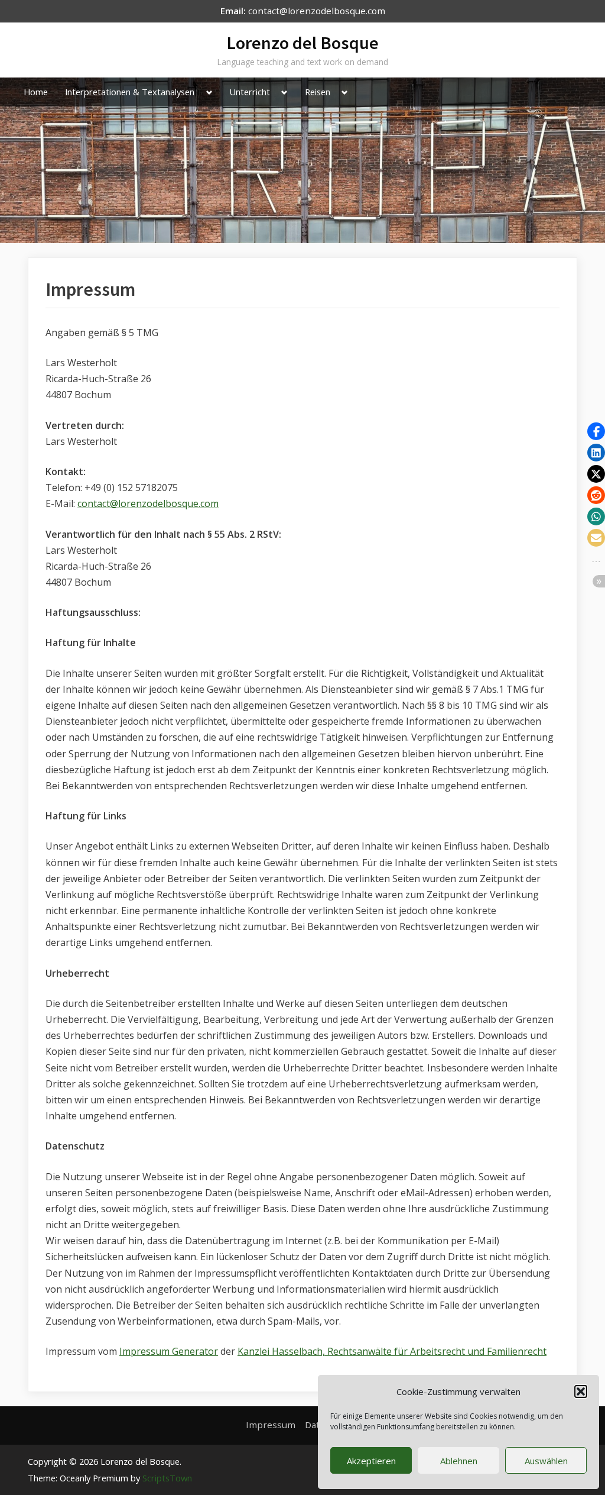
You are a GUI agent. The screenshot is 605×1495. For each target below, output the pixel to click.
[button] (581, 1391)
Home (36, 92)
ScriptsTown (167, 1478)
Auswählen (546, 1461)
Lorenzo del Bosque (302, 42)
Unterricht (249, 92)
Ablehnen (458, 1461)
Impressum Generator (168, 1351)
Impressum (270, 1425)
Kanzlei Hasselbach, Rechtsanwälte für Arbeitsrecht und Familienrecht (392, 1351)
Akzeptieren (371, 1461)
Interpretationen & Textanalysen (129, 92)
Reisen (317, 92)
